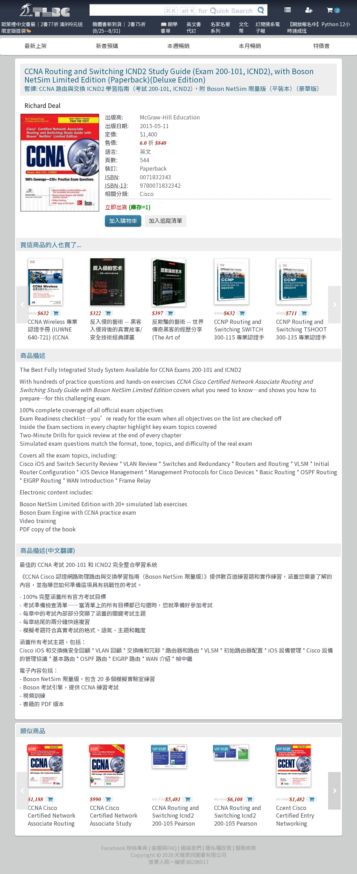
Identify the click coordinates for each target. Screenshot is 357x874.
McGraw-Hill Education (170, 117)
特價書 (321, 45)
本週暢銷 (178, 45)
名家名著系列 (220, 27)
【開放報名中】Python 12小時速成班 (318, 27)
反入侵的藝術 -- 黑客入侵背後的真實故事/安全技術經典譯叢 (116, 329)
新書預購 (107, 45)
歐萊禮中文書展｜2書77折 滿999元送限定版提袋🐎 (42, 27)
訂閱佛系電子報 (268, 27)
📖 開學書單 (169, 27)
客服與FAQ (164, 847)
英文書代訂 (194, 27)
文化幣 (244, 27)
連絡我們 (191, 847)
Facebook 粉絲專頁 (124, 847)
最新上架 (35, 45)
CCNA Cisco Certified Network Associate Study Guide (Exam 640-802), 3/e (113, 823)
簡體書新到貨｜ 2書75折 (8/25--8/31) (119, 27)
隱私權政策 (218, 847)
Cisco (147, 193)
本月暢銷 (250, 45)
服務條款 (245, 847)
